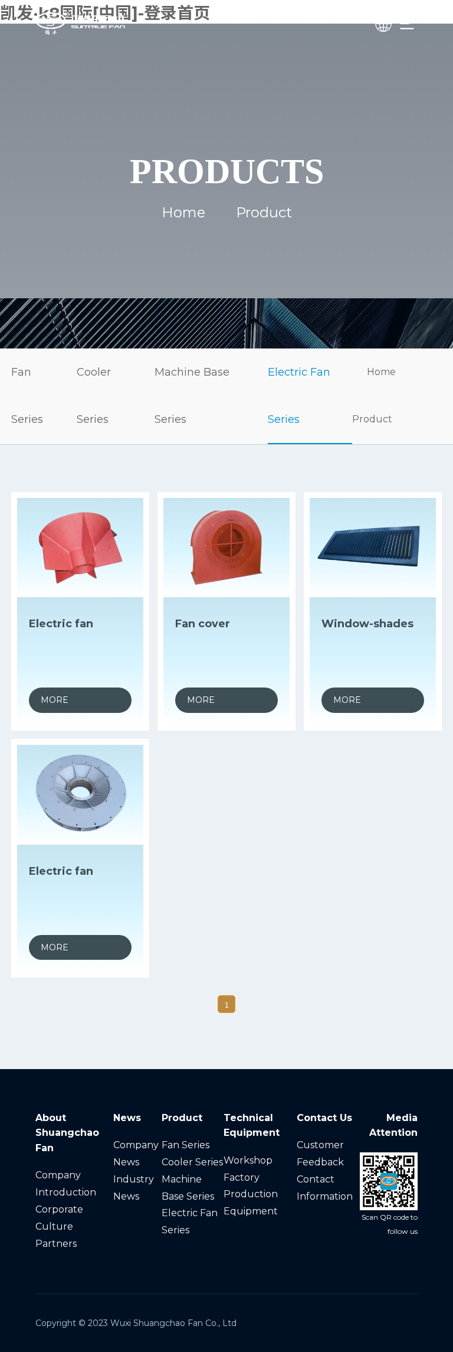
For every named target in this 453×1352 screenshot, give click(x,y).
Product (372, 419)
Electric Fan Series (299, 396)
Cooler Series (94, 396)
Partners (56, 1243)
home (183, 212)
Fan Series (27, 396)
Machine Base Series (192, 396)
